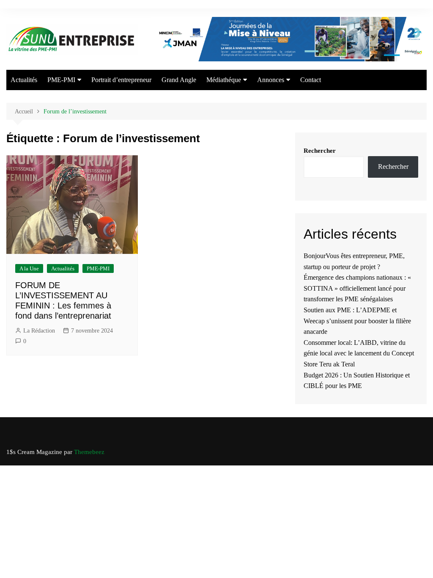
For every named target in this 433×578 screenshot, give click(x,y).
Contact (310, 79)
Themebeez (89, 452)
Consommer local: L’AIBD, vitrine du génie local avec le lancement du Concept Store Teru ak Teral (359, 353)
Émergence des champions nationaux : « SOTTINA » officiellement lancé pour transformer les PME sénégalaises (357, 288)
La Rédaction (39, 331)
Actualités (24, 79)
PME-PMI (61, 79)
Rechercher (320, 150)
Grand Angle (179, 79)
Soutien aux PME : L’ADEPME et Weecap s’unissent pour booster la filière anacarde (357, 320)
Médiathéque (223, 79)
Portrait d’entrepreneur (121, 79)
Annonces (270, 79)
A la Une (29, 268)
